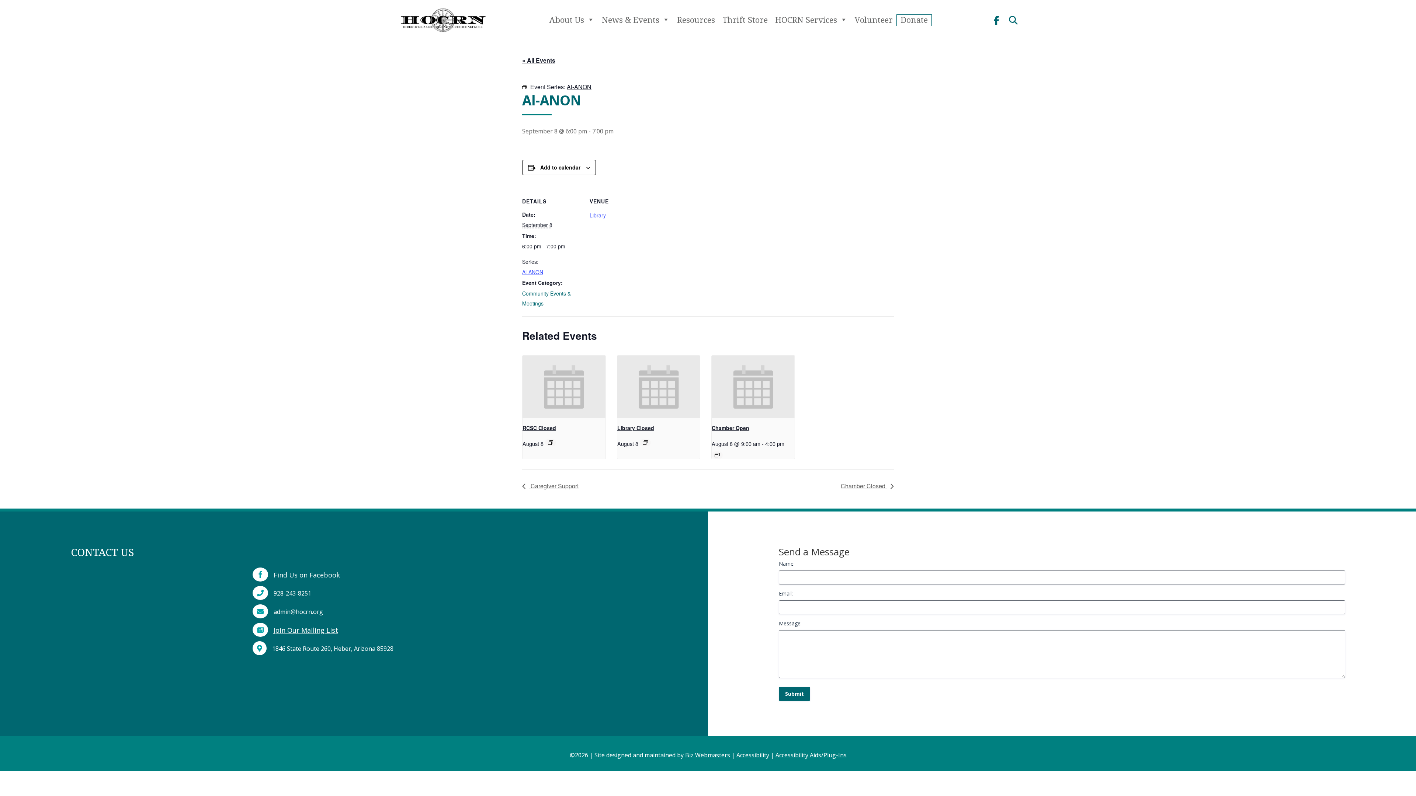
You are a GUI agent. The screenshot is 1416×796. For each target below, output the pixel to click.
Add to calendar (560, 167)
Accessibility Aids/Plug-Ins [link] (811, 755)
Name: (787, 563)
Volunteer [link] (874, 20)
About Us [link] (566, 20)
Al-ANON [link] (532, 272)
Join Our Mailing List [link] (306, 630)
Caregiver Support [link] (554, 486)
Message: (790, 623)
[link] (442, 35)
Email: (786, 593)
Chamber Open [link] (730, 428)
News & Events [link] (630, 20)
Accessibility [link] (752, 755)
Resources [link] (696, 20)
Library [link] (598, 215)
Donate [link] (914, 19)
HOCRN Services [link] (806, 20)
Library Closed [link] (635, 428)
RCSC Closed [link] (539, 428)
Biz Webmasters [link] (707, 755)
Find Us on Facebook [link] (307, 574)
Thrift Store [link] (745, 20)
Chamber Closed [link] (864, 486)
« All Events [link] (538, 60)
